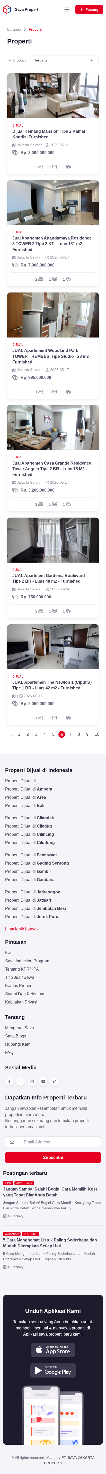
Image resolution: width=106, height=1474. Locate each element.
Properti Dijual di (20, 781)
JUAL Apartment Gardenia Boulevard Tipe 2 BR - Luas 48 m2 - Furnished (48, 578)
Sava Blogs (15, 1036)
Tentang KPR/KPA (22, 969)
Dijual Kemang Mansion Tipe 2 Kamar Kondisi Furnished (48, 134)
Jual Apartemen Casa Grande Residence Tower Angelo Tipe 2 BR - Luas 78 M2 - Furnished (51, 469)
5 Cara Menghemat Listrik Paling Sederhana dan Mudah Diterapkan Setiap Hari (50, 1243)
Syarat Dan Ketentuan (25, 994)
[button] (53, 1350)
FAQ (9, 1052)
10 (97, 734)
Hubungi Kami (18, 1044)
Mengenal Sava (19, 1028)
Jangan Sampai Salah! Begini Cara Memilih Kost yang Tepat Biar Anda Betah (50, 1192)
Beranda (14, 29)
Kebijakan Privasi (21, 1002)
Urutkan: (20, 60)
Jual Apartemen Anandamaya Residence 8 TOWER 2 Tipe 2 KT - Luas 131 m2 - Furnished (52, 244)
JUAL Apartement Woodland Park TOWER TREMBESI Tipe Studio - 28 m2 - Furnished (51, 356)
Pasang (92, 9)
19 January (15, 1216)
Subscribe (53, 1157)
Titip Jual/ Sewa (19, 977)
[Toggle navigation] (66, 9)
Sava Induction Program (27, 961)
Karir (9, 953)
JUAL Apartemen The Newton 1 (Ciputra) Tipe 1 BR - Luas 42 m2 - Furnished (52, 685)
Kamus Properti (19, 985)
